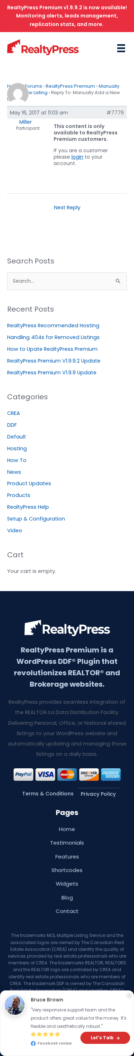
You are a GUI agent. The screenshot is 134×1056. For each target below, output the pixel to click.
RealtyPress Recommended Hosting (53, 325)
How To (16, 460)
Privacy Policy (98, 794)
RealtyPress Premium (70, 86)
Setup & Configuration (36, 518)
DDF (12, 425)
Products (18, 495)
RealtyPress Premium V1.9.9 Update (51, 372)
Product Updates (29, 483)
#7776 (115, 112)
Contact (67, 911)
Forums (33, 86)
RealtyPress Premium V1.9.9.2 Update (53, 360)
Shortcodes (67, 870)
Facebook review (56, 1039)
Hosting (17, 448)
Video (14, 530)
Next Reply (67, 207)
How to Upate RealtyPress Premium (52, 349)
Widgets (67, 883)
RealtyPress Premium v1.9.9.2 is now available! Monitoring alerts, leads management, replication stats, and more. (67, 16)
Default (16, 436)
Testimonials (67, 842)
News (14, 472)
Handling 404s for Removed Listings (53, 337)
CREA (13, 413)
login (77, 156)
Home (67, 829)
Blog (67, 897)
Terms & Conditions (48, 793)
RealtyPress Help (28, 507)
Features (67, 856)
